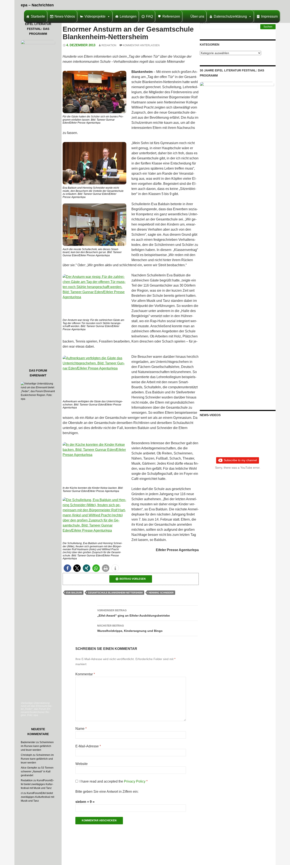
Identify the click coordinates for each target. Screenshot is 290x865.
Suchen (267, 26)
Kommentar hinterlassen (141, 45)
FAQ (149, 16)
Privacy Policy (135, 781)
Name (81, 728)
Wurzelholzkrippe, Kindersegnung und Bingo (130, 628)
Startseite (38, 16)
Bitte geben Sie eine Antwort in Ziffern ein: (106, 791)
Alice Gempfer (29, 767)
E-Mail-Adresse (88, 746)
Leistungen (128, 16)
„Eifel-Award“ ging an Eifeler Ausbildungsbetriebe (133, 613)
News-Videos (65, 16)
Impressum (269, 16)
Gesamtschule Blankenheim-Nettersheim (115, 592)
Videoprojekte (95, 16)
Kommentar (85, 674)
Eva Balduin (74, 592)
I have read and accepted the (114, 781)
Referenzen (171, 16)
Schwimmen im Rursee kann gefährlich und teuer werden (37, 746)
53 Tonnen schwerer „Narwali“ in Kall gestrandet (37, 771)
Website (81, 764)
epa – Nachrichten (37, 5)
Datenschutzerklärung (230, 16)
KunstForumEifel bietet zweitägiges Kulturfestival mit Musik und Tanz (37, 784)
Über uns (197, 16)
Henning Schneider (161, 592)
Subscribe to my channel (240, 460)
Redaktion (108, 45)
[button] (67, 568)
